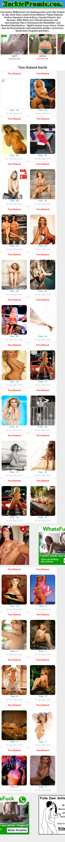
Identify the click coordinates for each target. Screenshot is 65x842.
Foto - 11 (42, 517)
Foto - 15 (42, 427)
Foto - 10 (14, 606)
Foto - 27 (42, 155)
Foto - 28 (14, 155)
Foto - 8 (14, 651)
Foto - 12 (14, 517)
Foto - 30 (14, 110)
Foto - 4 (14, 742)
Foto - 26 (14, 201)
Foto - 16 (14, 427)
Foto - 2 (14, 787)
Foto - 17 (42, 381)
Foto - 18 (14, 381)
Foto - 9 (42, 606)
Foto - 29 (42, 110)
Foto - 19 (42, 336)
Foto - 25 (42, 201)
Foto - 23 (42, 246)
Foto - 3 (42, 742)
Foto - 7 (42, 651)
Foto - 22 (14, 291)
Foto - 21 (42, 291)
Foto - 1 (42, 787)
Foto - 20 (14, 336)
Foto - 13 (42, 472)
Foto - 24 (14, 246)
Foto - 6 (14, 696)
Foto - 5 (42, 696)
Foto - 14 (14, 472)
